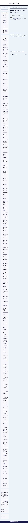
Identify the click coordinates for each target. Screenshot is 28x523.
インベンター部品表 (5, 353)
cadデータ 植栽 (5, 298)
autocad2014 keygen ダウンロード (5, 208)
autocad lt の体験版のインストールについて (5, 97)
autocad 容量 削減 (5, 184)
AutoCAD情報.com (14, 3)
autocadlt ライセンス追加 (5, 232)
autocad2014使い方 (5, 212)
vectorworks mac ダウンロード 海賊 (5, 336)
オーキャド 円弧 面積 (5, 362)
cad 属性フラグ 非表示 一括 (5, 283)
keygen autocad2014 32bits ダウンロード (5, 320)
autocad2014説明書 (5, 215)
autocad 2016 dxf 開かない (5, 73)
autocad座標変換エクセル (5, 256)
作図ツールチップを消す (5, 447)
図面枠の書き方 (5, 451)
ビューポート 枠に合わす (5, 425)
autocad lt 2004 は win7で (5, 87)
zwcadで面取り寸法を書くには (5, 348)
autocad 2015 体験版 (5, 69)
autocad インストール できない (5, 121)
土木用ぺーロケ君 (5, 453)
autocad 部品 (4, 198)
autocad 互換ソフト (5, 168)
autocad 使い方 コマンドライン (5, 172)
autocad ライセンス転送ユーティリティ (5, 161)
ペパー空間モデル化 (5, 427)
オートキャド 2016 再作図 (5, 378)
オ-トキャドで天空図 (5, 360)
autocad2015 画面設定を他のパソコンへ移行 (5, 221)
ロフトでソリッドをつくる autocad (5, 432)
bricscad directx (5, 269)
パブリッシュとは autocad (5, 423)
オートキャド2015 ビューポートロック (5, 400)
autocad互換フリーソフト (5, 252)
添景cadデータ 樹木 (5, 469)
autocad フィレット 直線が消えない (5, 152)
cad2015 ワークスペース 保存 (5, 292)
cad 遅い (4, 284)
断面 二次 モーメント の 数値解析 (5, 455)
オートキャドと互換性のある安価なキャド (5, 405)
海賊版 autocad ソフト (5, 466)
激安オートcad (5, 473)
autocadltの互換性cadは (5, 241)
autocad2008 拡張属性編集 (5, 202)
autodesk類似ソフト (5, 267)
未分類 (11, 17)
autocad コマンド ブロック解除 (5, 132)
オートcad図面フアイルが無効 (5, 375)
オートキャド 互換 (5, 391)
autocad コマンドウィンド (5, 135)
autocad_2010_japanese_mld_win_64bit (5, 243)
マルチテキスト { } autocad (5, 430)
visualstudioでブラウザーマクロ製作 (5, 341)
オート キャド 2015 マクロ (4, 364)
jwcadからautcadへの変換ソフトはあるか (5, 318)
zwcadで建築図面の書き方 (5, 345)
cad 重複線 (4, 286)
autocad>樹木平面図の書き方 (5, 230)
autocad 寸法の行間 (5, 186)
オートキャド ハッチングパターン (5, 384)
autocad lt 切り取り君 (5, 103)
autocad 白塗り (5, 194)
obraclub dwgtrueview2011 (5, 327)
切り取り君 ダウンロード (5, 450)
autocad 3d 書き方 (5, 79)
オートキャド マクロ (5, 389)
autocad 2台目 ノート (5, 76)
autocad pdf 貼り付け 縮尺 (5, 114)
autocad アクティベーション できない (5, 116)
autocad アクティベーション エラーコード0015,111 (5, 119)
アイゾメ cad (4, 351)
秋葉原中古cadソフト (5, 486)
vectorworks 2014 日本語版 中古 (5, 334)
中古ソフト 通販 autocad (5, 443)
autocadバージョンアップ (5, 250)
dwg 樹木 (4, 310)
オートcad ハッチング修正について (5, 369)
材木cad (4, 458)
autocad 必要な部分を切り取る (5, 188)
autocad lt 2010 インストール (5, 90)
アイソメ (4, 349)
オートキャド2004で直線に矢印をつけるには (5, 398)
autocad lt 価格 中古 (5, 101)
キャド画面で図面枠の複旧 (5, 415)
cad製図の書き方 (5, 305)
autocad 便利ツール (13, 54)
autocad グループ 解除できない (5, 130)
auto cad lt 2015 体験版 (5, 50)
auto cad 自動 (4, 62)
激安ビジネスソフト (5, 475)
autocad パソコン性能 (5, 150)
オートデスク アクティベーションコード (5, 409)
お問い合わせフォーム (4, 511)
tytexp (3, 332)
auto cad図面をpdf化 (5, 64)
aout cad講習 (4, 44)
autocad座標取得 (5, 254)
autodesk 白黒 (4, 265)
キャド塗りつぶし (5, 413)
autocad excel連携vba (5, 85)
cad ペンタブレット (5, 279)
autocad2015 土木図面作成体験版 (5, 217)
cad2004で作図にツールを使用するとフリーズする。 (5, 290)
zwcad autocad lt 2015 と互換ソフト (5, 343)
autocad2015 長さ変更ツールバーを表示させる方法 (5, 225)
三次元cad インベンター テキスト (5, 436)
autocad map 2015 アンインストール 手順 (5, 109)
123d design (4, 38)
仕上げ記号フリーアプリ (5, 445)
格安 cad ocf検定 (5, 460)
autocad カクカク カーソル (5, 123)
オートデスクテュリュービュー (5, 411)
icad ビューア (4, 314)
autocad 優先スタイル (5, 178)
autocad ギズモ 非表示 (5, 128)
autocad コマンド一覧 (5, 137)
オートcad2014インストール (5, 371)
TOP (4, 7)
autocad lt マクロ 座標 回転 (5, 99)
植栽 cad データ (5, 461)
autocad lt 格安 (5, 105)
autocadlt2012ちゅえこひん (5, 237)
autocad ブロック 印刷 (5, 155)
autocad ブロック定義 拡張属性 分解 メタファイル (5, 157)
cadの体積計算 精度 (5, 294)
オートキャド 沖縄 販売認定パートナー (5, 395)
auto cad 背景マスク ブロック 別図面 (5, 61)
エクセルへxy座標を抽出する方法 (5, 355)
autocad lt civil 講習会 (5, 94)
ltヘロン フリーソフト (5, 324)
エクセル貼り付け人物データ (5, 358)
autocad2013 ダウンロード (5, 204)
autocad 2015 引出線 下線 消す (5, 71)
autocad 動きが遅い (5, 181)
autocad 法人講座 (5, 190)
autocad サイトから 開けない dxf (5, 139)
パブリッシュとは (5, 421)
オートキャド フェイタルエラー (5, 387)
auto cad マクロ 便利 (5, 58)
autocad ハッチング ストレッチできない (5, 142)
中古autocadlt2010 (5, 439)
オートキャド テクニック (5, 382)
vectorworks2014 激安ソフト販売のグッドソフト (5, 339)
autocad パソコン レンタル (5, 148)
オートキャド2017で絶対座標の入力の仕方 (5, 402)
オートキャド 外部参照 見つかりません (5, 393)
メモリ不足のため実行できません (19, 51)
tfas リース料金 (5, 30)
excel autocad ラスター (5, 312)
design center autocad (4, 309)
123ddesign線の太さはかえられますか (5, 40)
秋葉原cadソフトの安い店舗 (5, 481)
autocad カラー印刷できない (5, 125)
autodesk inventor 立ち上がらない (5, 263)
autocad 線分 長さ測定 (5, 196)
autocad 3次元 (4, 83)
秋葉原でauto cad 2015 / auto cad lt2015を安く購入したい (5, 483)
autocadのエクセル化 (5, 245)
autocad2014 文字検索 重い (5, 210)
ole (14, 51)
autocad (13, 51)
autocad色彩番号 (5, 259)
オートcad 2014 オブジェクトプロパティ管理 (5, 367)
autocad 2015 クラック (5, 67)
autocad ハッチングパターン (5, 144)
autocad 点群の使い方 (5, 192)
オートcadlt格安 (5, 373)
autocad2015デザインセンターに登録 (5, 228)
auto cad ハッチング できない (5, 54)
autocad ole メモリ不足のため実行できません (5, 112)
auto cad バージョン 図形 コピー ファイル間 (5, 56)
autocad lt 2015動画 (5, 92)
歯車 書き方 (4, 20)
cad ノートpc (4, 274)
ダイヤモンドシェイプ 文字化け (5, 419)
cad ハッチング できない (5, 276)
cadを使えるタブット (5, 296)
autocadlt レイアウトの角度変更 (5, 235)
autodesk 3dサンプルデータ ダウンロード (5, 261)
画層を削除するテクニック (5, 479)
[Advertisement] (18, 27)
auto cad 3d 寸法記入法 (5, 47)
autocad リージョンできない (5, 163)
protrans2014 (4, 329)
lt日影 (25, 54)
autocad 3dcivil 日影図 (5, 81)
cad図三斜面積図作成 (5, 302)
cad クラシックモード (5, 273)
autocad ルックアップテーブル (5, 165)
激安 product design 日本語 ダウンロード (5, 471)
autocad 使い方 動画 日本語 (5, 174)
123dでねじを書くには (5, 42)
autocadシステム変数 (5, 247)
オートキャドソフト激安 (5, 407)
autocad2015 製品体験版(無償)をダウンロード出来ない (5, 223)
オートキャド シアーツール (5, 380)
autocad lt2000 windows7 (5, 107)
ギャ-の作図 (4, 417)
